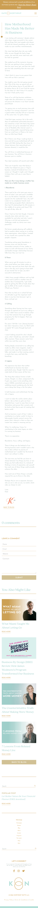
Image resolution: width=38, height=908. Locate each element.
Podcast (19, 825)
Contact (19, 833)
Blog (19, 828)
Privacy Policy (8, 900)
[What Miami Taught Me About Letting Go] (19, 610)
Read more (6, 631)
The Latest (19, 838)
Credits (31, 900)
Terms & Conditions (21, 900)
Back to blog (9, 507)
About (19, 830)
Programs (19, 835)
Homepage (19, 822)
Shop (19, 840)
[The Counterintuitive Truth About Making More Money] (19, 694)
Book (19, 843)
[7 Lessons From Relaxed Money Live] (19, 733)
